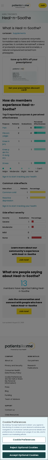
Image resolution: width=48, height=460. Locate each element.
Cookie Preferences (24, 439)
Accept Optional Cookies (24, 455)
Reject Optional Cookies (24, 447)
